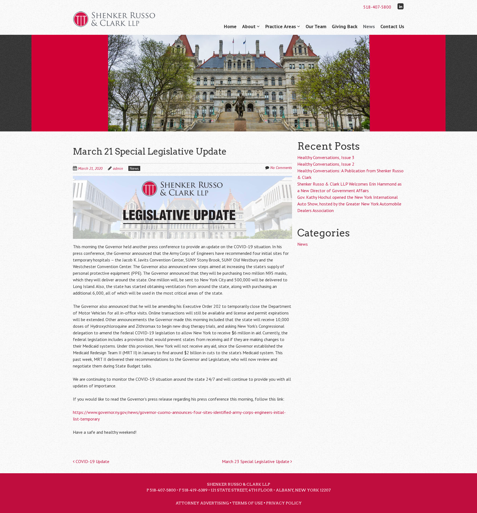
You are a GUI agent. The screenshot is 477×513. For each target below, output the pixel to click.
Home (230, 26)
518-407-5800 (377, 7)
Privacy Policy (284, 503)
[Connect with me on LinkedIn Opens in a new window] (400, 6)
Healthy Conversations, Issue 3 (325, 157)
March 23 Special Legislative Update (256, 461)
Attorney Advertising (202, 503)
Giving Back (344, 26)
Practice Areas (280, 26)
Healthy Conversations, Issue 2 (325, 164)
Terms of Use (247, 503)
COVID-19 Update (92, 461)
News (369, 26)
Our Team (316, 26)
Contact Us (392, 26)
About (249, 26)
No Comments (281, 167)
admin (118, 168)
